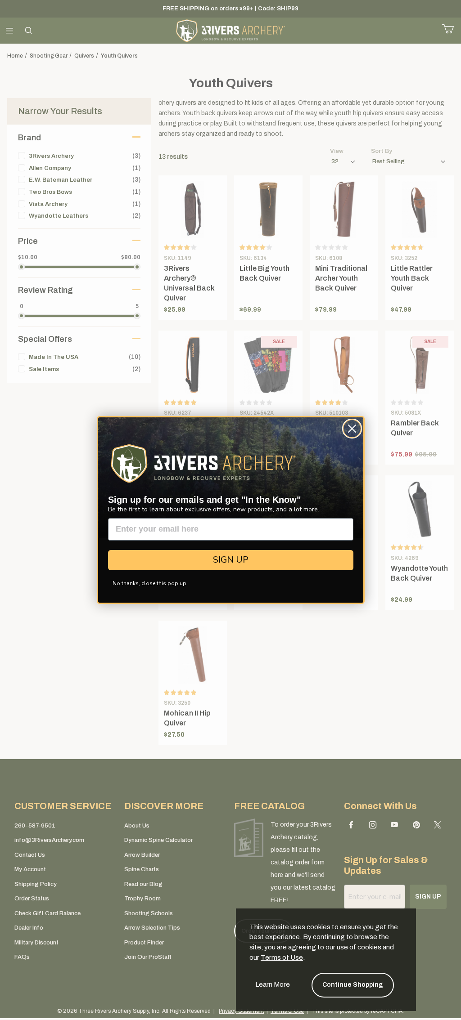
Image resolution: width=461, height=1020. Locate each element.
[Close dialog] (352, 429)
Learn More (272, 984)
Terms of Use (282, 957)
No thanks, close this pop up (149, 583)
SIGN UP (231, 560)
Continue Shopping (352, 984)
